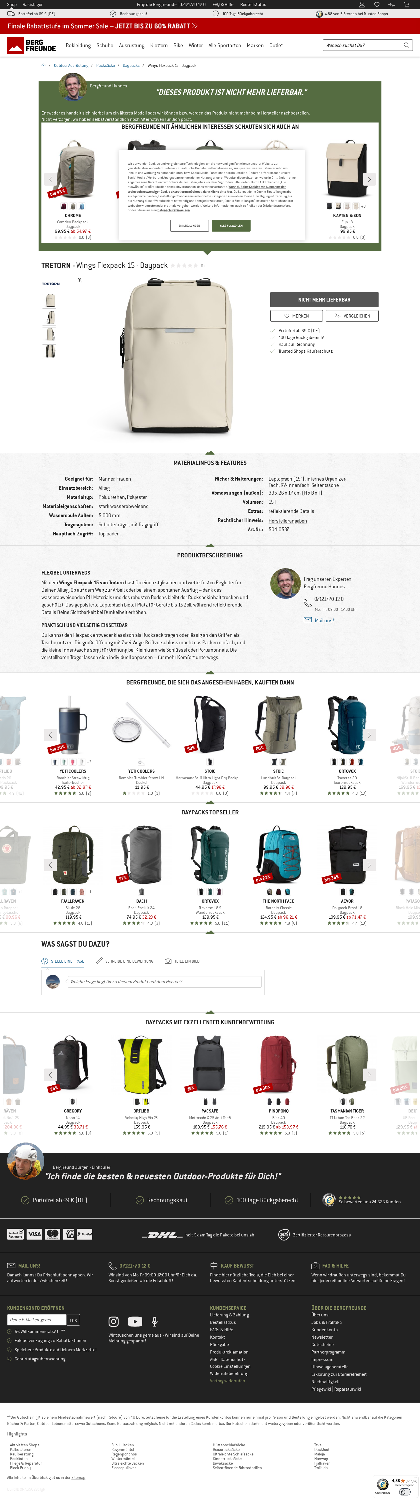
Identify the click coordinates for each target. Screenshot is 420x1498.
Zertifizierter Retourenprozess (322, 1235)
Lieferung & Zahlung (229, 1315)
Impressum (322, 1359)
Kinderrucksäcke (227, 1458)
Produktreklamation (229, 1352)
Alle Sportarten (225, 45)
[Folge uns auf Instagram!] (118, 1323)
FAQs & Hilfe (221, 1330)
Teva (317, 1444)
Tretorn (56, 265)
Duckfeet (321, 1449)
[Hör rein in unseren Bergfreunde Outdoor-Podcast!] (159, 1323)
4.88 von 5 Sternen (356, 13)
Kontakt (217, 1337)
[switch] (405, 1491)
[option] (161, 361)
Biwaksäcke (223, 1463)
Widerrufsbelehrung (229, 1373)
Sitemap (78, 1477)
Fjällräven (322, 1463)
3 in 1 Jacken (122, 1444)
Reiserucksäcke (226, 1449)
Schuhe (105, 45)
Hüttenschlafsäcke (229, 1444)
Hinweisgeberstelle (330, 1367)
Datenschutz (233, 1359)
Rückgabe (219, 1345)
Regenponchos (124, 1454)
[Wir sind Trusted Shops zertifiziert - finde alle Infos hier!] (329, 1200)
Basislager (33, 4)
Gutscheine (322, 1345)
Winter (196, 45)
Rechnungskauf (133, 13)
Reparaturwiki (347, 1389)
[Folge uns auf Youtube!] (139, 1323)
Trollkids (321, 1467)
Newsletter (322, 1337)
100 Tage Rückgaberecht (242, 13)
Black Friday (20, 1467)
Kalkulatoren (20, 1449)
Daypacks (131, 65)
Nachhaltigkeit (325, 1382)
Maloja (319, 1454)
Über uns (320, 1315)
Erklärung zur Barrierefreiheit (339, 1374)
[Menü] (415, 1478)
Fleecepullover (123, 1467)
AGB (214, 1359)
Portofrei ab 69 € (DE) (36, 13)
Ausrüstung (132, 45)
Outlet (276, 45)
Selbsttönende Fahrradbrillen (237, 1467)
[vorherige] (50, 179)
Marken (255, 45)
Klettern (159, 45)
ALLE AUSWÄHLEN (231, 226)
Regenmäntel (122, 1449)
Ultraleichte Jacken (127, 1463)
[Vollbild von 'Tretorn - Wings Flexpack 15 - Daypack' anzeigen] (80, 280)
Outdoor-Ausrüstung (71, 65)
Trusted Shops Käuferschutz (306, 351)
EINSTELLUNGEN (189, 226)
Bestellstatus (223, 1322)
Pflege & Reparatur (26, 1463)
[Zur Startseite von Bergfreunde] (33, 45)
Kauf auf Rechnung (297, 344)
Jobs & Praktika (326, 1322)
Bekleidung (78, 45)
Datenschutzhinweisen (173, 210)
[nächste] (369, 179)
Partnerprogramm (328, 1352)
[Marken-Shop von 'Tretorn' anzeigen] (50, 283)
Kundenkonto (324, 1330)
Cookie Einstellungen (230, 1366)
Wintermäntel (123, 1458)
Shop (12, 4)
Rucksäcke (105, 65)
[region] (212, 195)
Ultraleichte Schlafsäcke (233, 1454)
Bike (178, 45)
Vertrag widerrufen (227, 1381)
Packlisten (19, 1458)
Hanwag (321, 1458)
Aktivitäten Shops (24, 1444)
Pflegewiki (321, 1389)
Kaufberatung (21, 1454)
